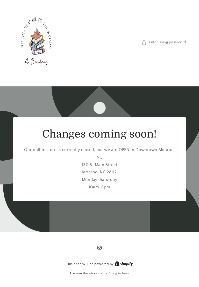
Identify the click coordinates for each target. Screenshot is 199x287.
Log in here (120, 273)
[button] (164, 42)
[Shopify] (124, 264)
